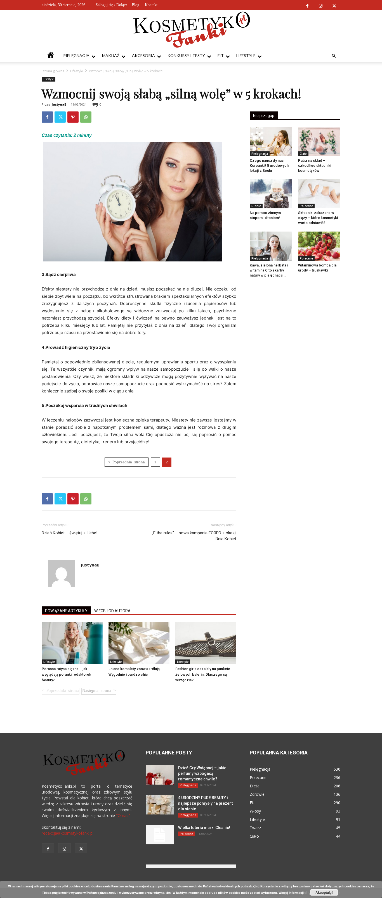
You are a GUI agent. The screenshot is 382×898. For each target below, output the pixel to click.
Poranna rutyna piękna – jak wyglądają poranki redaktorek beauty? (66, 674)
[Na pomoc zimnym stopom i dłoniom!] (271, 193)
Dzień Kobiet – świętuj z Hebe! (69, 532)
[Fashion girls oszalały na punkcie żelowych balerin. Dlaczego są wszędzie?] (205, 643)
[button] (333, 56)
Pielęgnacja (76, 55)
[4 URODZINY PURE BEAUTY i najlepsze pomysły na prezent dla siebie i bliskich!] (160, 804)
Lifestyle (246, 55)
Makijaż (110, 55)
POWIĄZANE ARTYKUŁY (66, 611)
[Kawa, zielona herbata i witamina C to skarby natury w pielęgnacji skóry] (271, 246)
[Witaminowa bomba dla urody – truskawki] (319, 246)
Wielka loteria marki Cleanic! (204, 827)
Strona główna (53, 71)
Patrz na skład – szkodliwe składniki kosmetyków (314, 165)
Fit (221, 55)
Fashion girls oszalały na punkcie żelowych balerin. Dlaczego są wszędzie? (202, 674)
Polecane (306, 206)
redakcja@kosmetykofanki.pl (67, 833)
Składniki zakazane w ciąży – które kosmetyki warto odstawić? (318, 218)
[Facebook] (307, 5)
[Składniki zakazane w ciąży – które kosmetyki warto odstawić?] (319, 193)
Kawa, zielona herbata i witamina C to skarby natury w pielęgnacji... (269, 270)
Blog (135, 5)
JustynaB (59, 104)
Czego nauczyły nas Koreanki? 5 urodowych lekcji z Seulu (269, 165)
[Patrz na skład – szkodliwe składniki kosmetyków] (319, 141)
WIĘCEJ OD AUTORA (112, 611)
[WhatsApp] (85, 117)
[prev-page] (60, 691)
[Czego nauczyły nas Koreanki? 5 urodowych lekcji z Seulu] (271, 141)
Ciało (303, 154)
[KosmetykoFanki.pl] (191, 29)
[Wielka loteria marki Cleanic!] (160, 834)
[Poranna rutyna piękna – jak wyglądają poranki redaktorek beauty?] (72, 643)
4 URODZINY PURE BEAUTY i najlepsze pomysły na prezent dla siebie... (205, 803)
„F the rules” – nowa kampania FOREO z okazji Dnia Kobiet (194, 535)
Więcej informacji (291, 892)
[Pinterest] (73, 117)
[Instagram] (320, 5)
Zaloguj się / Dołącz (111, 5)
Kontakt (151, 5)
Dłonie (256, 206)
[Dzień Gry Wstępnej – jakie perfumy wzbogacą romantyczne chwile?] (160, 775)
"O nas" (123, 815)
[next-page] (98, 691)
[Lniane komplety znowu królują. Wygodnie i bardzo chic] (139, 643)
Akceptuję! (324, 892)
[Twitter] (334, 5)
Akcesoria (143, 55)
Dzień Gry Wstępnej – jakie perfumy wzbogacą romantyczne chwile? (202, 773)
